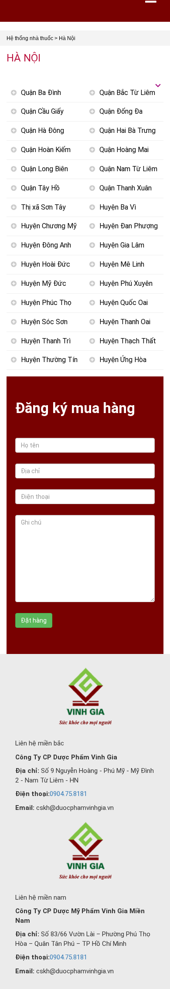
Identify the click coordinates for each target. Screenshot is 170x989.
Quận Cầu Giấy (42, 111)
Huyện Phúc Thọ (46, 302)
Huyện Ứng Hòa (122, 360)
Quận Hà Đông (42, 130)
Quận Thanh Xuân (125, 188)
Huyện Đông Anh (46, 245)
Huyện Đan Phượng (128, 226)
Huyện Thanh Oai (124, 322)
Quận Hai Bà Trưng (127, 130)
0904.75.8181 (68, 794)
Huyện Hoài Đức (45, 264)
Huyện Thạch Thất (127, 341)
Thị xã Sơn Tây (43, 207)
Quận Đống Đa (121, 111)
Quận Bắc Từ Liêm (127, 92)
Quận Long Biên (44, 169)
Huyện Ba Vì (117, 207)
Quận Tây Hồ (40, 188)
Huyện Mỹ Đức (43, 283)
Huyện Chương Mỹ (49, 226)
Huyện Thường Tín (49, 360)
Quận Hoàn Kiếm (46, 150)
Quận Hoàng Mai (124, 150)
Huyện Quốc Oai (123, 302)
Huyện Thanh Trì (46, 341)
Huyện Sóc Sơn (44, 322)
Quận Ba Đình (41, 92)
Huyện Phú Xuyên (126, 283)
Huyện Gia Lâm (121, 245)
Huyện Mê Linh (121, 264)
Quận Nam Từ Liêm (128, 169)
